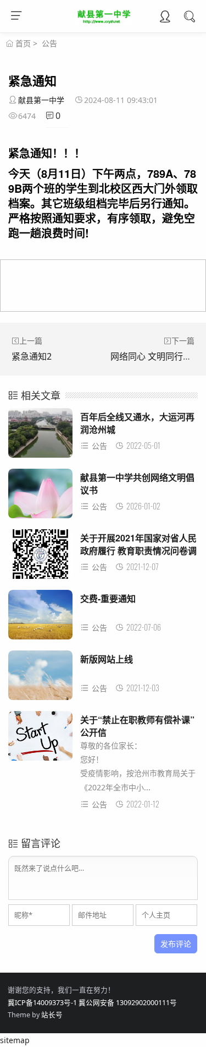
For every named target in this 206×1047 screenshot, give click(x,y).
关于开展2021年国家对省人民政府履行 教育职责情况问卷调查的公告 (138, 550)
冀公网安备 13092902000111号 (128, 1002)
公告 (49, 43)
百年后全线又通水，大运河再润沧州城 (137, 422)
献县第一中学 (41, 100)
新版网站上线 (106, 659)
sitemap (15, 1040)
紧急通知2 (32, 356)
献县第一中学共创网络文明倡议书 (137, 483)
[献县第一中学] (103, 20)
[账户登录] (164, 17)
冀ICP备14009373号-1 (42, 1002)
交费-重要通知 (108, 598)
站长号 (52, 1014)
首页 (23, 43)
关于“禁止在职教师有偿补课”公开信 (137, 725)
